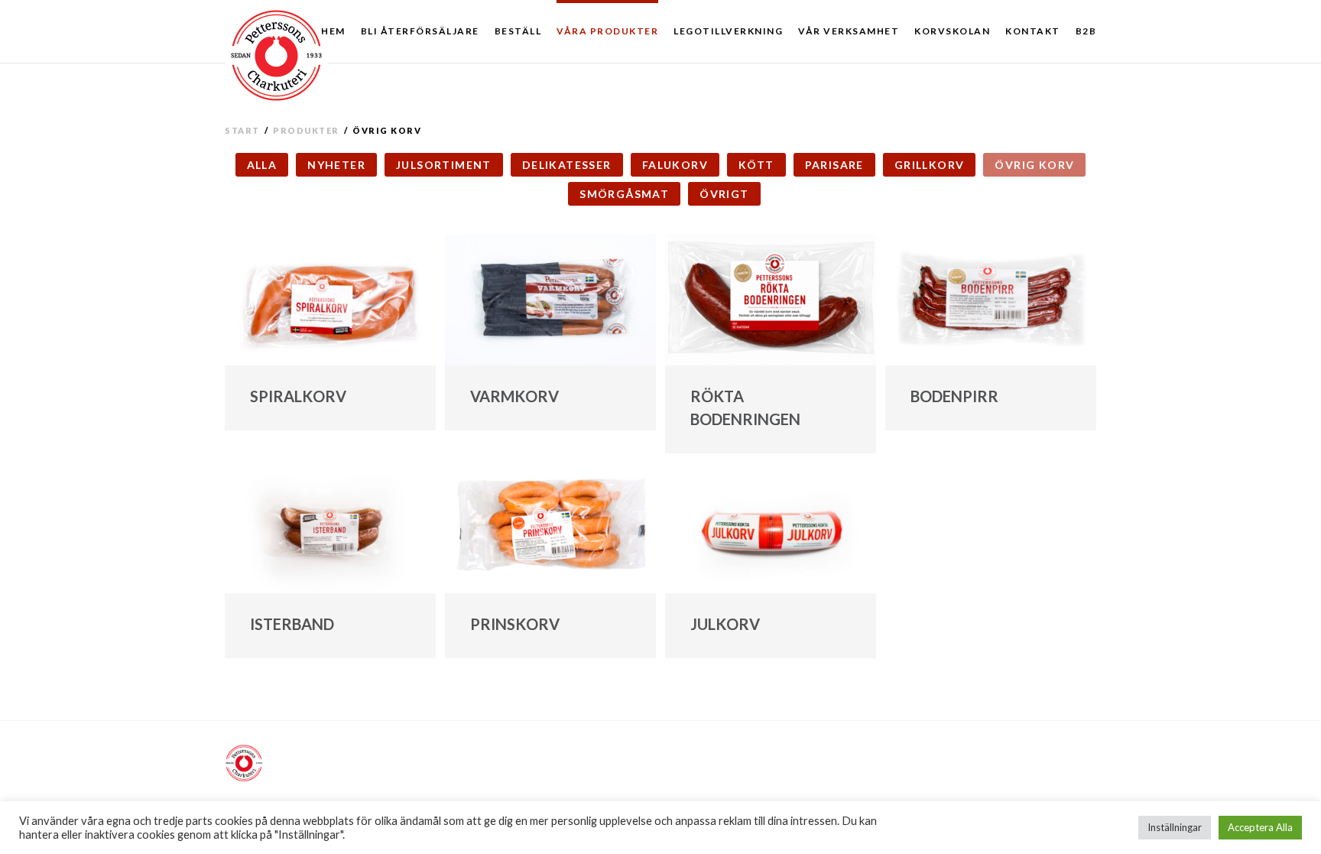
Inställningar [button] (1174, 827)
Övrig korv (1034, 164)
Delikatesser (567, 164)
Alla (262, 164)
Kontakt (1032, 31)
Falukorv (675, 164)
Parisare (834, 164)
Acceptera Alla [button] (1260, 827)
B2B (1086, 31)
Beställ (518, 31)
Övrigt (723, 193)
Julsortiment (444, 164)
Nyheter (336, 164)
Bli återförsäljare (420, 31)
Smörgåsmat (624, 193)
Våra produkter (607, 31)
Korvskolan (952, 31)
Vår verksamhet (848, 31)
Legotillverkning (728, 31)
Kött (756, 164)
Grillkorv (929, 164)
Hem (333, 31)
